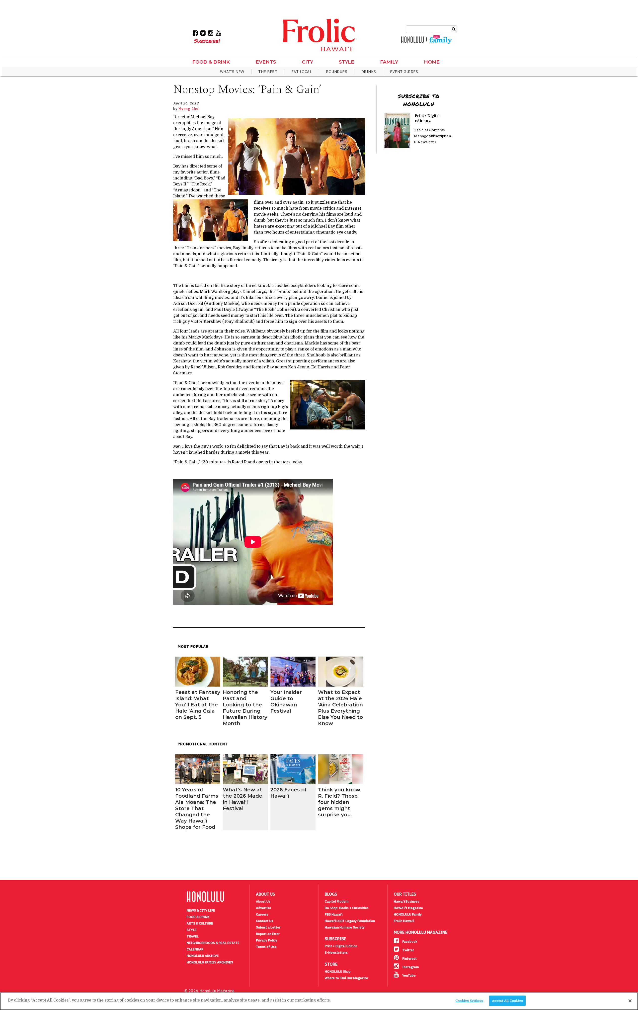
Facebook (409, 941)
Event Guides (404, 71)
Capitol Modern (336, 901)
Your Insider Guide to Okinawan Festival (286, 701)
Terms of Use (266, 947)
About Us (263, 901)
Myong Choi (189, 108)
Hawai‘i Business (406, 901)
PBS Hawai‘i (333, 914)
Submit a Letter (268, 927)
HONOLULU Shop (338, 971)
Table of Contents (429, 130)
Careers (262, 914)
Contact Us (264, 921)
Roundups (336, 71)
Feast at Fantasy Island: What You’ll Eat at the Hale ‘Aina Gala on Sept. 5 (197, 704)
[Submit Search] (454, 28)
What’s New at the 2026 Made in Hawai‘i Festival (242, 799)
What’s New (232, 71)
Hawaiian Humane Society (345, 927)
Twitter (407, 950)
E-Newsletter (425, 142)
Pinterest (409, 958)
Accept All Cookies (507, 1001)
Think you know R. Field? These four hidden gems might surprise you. (339, 802)
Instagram (410, 967)
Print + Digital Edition (341, 946)
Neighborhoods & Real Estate (213, 943)
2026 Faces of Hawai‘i (288, 793)
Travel (193, 936)
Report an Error (268, 934)
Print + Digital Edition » (427, 118)
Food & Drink (211, 62)
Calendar (195, 949)
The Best (267, 71)
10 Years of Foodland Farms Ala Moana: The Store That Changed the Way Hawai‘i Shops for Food (196, 808)
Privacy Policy (266, 940)
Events (266, 62)
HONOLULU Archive (203, 956)
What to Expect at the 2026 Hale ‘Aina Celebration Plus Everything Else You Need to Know (340, 707)
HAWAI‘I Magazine (408, 908)
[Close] (630, 1000)
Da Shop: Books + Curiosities (347, 908)
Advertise (263, 908)
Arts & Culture (200, 923)
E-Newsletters (336, 952)
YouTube (408, 975)
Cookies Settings (469, 1001)
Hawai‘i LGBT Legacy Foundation (350, 921)
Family (389, 62)
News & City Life (201, 910)
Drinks (368, 71)
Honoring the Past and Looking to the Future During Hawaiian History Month (245, 707)
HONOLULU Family (408, 914)
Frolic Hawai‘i (404, 921)
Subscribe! (207, 41)
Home (432, 62)
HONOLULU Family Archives (210, 962)
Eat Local (301, 71)
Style (346, 62)
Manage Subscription (432, 136)
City (307, 62)
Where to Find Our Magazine (346, 978)
